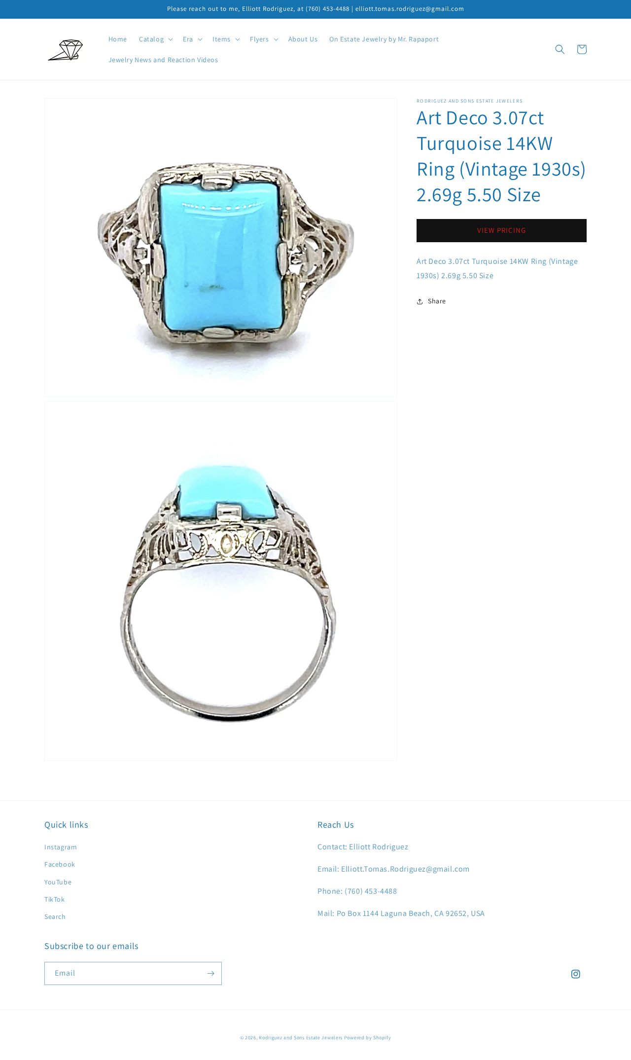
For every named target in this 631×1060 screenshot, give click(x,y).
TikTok (54, 899)
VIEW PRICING (501, 230)
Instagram (60, 846)
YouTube (57, 881)
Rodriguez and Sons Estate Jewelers (301, 1037)
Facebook (59, 864)
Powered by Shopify (367, 1037)
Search (55, 916)
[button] (155, 39)
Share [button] (437, 301)
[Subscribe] (210, 973)
